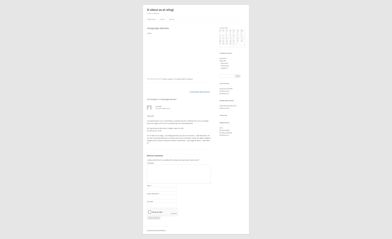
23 (230, 41)
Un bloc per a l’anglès (226, 88)
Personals (224, 65)
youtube (170, 79)
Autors (162, 19)
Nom (149, 186)
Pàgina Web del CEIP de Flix (227, 106)
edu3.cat (223, 63)
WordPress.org (224, 93)
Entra (221, 128)
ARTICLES (171, 19)
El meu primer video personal (200, 92)
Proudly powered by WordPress (156, 230)
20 (220, 41)
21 (223, 41)
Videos (164, 79)
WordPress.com (224, 91)
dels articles (224, 130)
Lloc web (150, 201)
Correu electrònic (153, 194)
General (222, 58)
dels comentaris (225, 132)
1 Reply (149, 33)
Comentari (150, 163)
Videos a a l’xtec (224, 108)
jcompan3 (190, 79)
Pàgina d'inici (151, 19)
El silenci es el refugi (160, 10)
